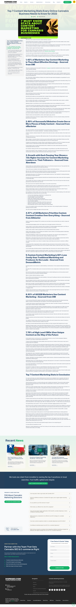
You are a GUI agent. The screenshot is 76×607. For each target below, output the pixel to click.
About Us (25, 2)
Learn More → (10, 466)
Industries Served (39, 2)
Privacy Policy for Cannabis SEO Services (40, 592)
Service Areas (47, 2)
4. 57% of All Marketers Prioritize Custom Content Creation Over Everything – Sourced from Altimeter (14, 59)
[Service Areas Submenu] (51, 2)
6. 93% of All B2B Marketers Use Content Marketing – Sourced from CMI (15, 68)
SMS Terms (52, 600)
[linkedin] (57, 590)
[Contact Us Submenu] (61, 2)
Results (34, 590)
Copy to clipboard (74, 2)
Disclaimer (29, 600)
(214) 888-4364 (15, 529)
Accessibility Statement (37, 600)
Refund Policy (45, 600)
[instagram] (55, 590)
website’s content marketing (50, 51)
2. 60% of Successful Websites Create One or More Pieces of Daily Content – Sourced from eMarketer (15, 51)
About (34, 586)
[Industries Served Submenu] (43, 2)
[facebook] (50, 590)
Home (21, 2)
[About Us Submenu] (28, 2)
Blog (54, 2)
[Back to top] (73, 604)
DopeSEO (12, 600)
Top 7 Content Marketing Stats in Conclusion (14, 73)
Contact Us (58, 2)
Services (31, 2)
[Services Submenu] (34, 2)
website (48, 68)
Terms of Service (65, 600)
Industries (35, 584)
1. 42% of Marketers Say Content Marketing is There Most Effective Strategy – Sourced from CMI (14, 47)
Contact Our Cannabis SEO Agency (39, 588)
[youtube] (59, 590)
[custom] (62, 590)
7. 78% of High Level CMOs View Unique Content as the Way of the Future (15, 71)
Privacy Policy (58, 600)
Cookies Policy (22, 600)
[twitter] (52, 590)
